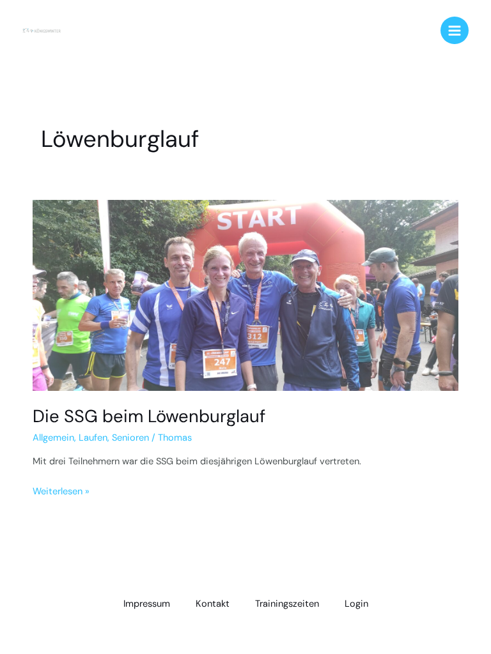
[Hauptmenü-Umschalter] (454, 31)
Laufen (93, 438)
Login (356, 604)
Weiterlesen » (61, 491)
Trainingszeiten (287, 604)
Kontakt (213, 604)
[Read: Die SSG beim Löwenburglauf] (245, 295)
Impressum (146, 604)
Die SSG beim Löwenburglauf (149, 416)
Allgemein (53, 438)
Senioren (130, 438)
